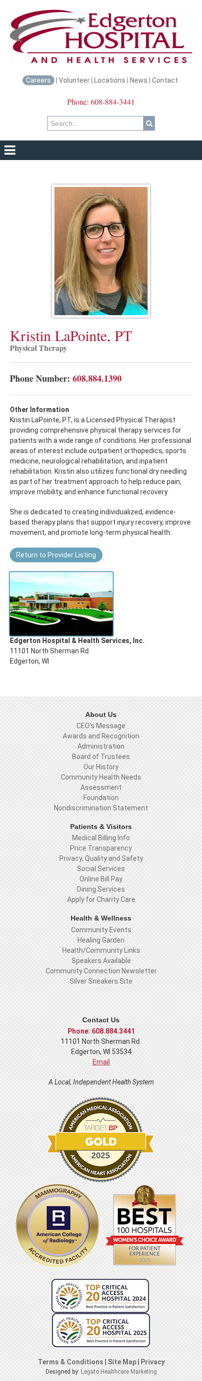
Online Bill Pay (101, 879)
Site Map (123, 1362)
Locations (110, 80)
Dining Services (101, 889)
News (139, 80)
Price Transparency (101, 848)
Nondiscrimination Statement (101, 808)
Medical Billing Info (101, 838)
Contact (165, 80)
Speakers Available (101, 961)
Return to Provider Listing (56, 555)
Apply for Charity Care (101, 899)
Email (101, 1062)
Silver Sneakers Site (101, 981)
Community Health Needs (101, 777)
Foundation (101, 798)
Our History (101, 767)
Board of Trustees (101, 756)
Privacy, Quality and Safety (101, 858)
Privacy (153, 1362)
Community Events (101, 930)
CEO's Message (101, 726)
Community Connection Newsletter (101, 971)
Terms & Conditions (70, 1362)
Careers (38, 80)
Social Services (101, 869)
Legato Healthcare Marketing (119, 1371)
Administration (101, 746)
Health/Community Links (101, 950)
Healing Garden (101, 940)
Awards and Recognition (101, 736)
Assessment (101, 787)
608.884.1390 (97, 378)
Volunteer (74, 80)
